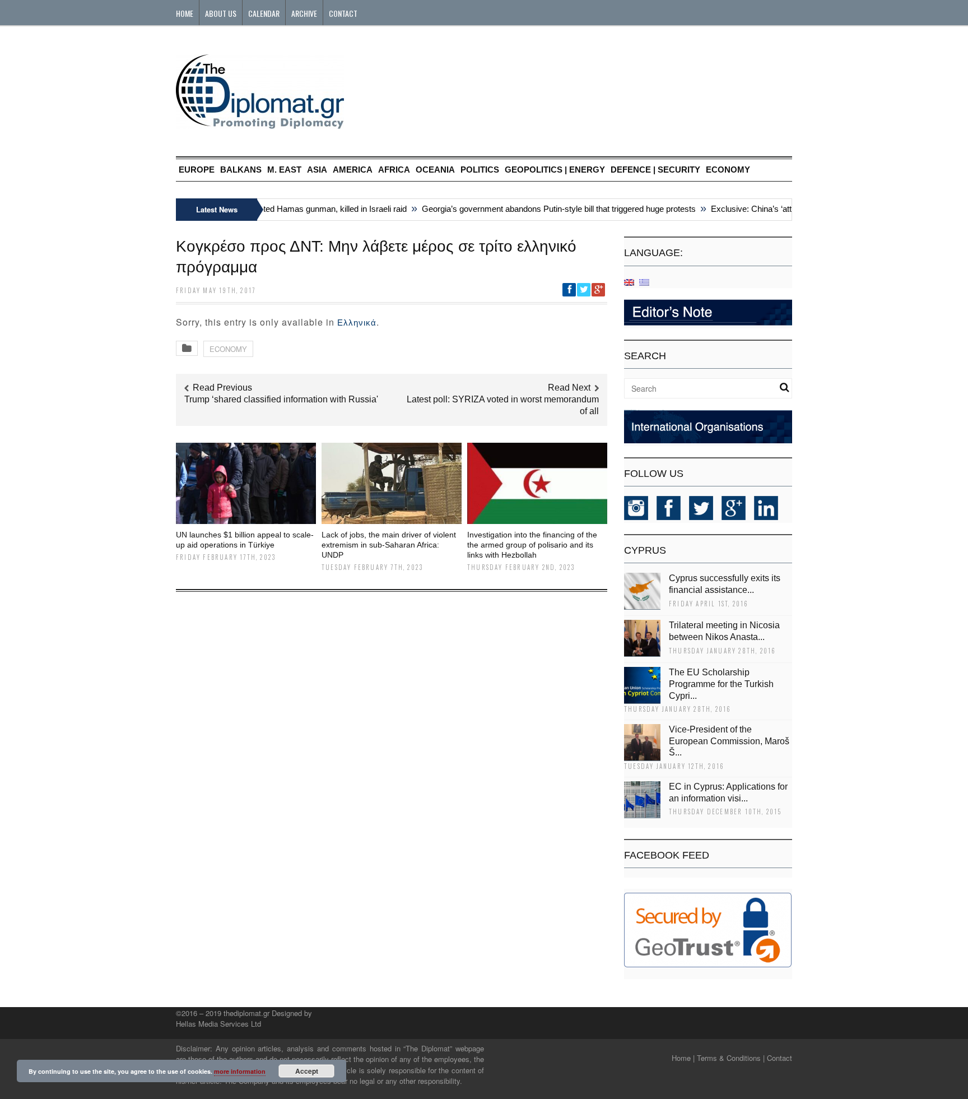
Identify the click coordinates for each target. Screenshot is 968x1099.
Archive (304, 13)
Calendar (264, 13)
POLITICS (479, 169)
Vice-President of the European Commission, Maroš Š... (729, 741)
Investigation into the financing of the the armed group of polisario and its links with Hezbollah (532, 544)
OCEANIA (435, 169)
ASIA (317, 169)
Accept (306, 1071)
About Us (220, 13)
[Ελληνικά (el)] (644, 281)
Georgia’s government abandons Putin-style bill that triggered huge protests (548, 209)
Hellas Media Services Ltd (218, 1023)
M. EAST (284, 169)
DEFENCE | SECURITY (655, 169)
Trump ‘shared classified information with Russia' (281, 399)
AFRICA (394, 169)
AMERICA (353, 169)
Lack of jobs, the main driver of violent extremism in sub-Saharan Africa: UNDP (389, 544)
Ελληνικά (356, 322)
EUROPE (197, 169)
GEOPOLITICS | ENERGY (555, 169)
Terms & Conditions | (731, 1057)
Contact (343, 13)
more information (240, 1071)
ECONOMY (728, 169)
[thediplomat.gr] (260, 123)
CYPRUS (645, 550)
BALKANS (241, 169)
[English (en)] (629, 281)
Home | (683, 1057)
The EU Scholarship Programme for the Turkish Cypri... (721, 684)
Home (184, 13)
